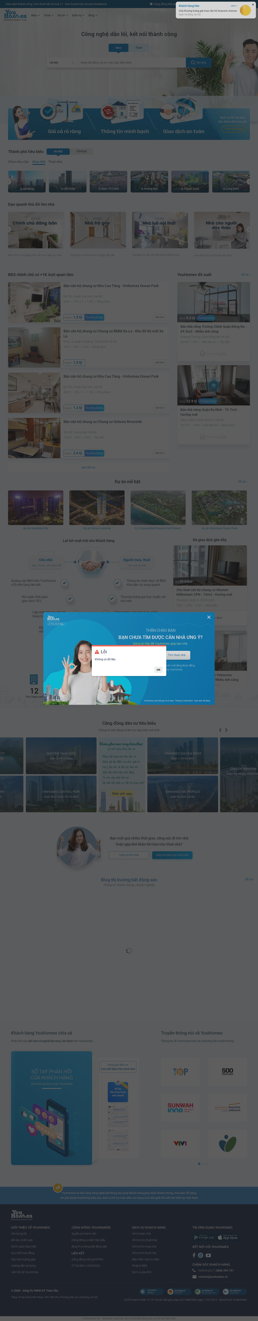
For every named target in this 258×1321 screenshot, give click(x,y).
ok (158, 669)
